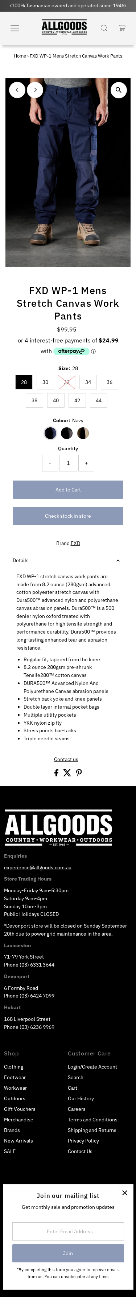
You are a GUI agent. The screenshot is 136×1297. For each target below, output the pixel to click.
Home (20, 56)
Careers (77, 1109)
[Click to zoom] (119, 90)
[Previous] (17, 90)
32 (67, 382)
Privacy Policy (83, 1140)
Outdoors (14, 1098)
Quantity (68, 448)
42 (77, 400)
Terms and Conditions (93, 1119)
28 (24, 382)
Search (75, 1077)
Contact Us (80, 1151)
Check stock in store (68, 516)
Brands (12, 1130)
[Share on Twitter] (68, 774)
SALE (10, 1151)
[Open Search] (104, 28)
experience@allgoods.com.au (37, 867)
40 (56, 400)
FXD (75, 543)
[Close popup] (125, 1192)
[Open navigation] (19, 28)
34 (88, 382)
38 (34, 400)
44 (99, 400)
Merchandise (18, 1119)
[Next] (35, 90)
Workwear (15, 1088)
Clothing (13, 1066)
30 (45, 382)
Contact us (66, 759)
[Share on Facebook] (56, 774)
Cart (72, 1088)
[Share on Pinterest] (79, 774)
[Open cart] (122, 28)
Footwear (15, 1077)
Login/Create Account (92, 1066)
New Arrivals (18, 1140)
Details (21, 560)
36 (109, 382)
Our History (81, 1098)
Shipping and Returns (92, 1130)
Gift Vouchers (20, 1109)
